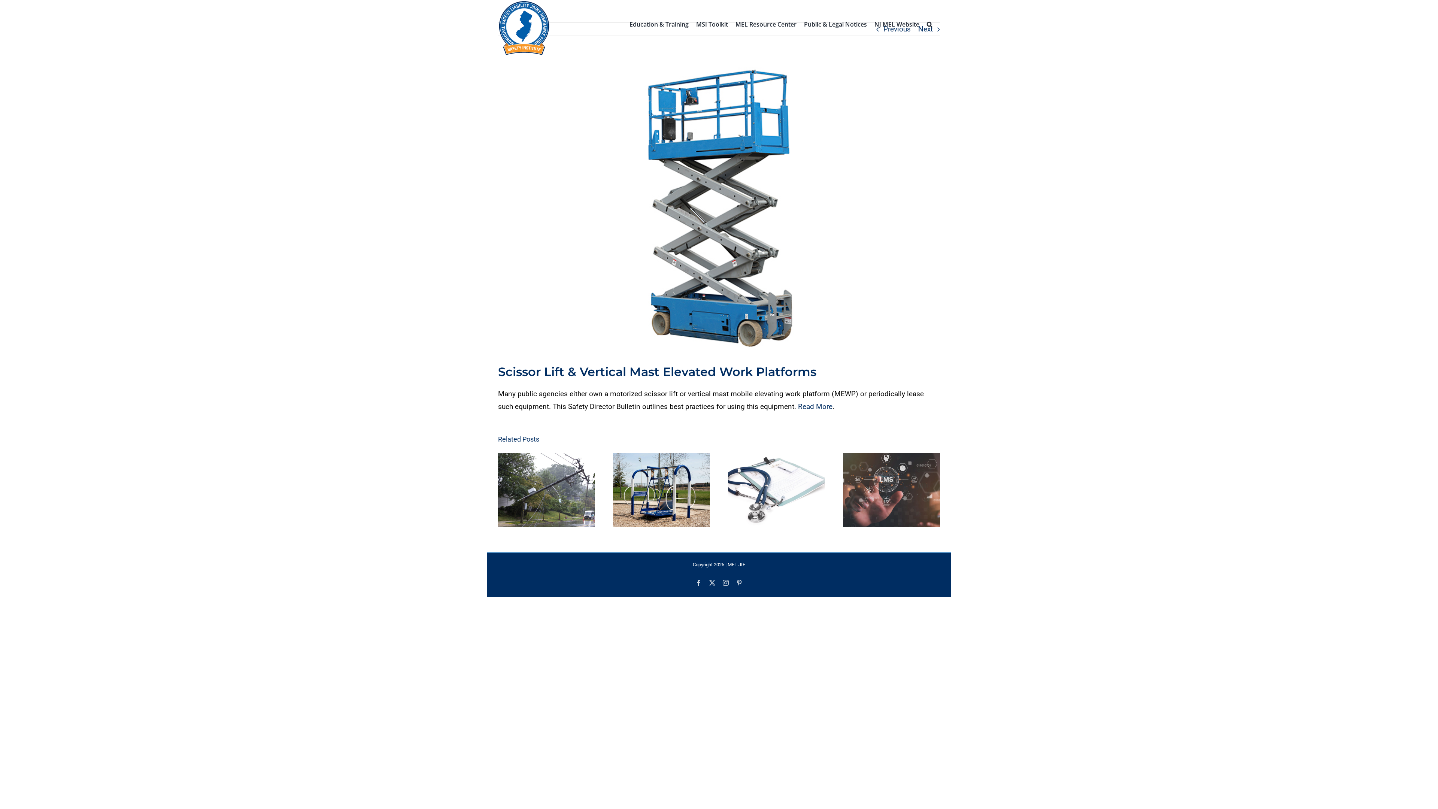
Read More (815, 406)
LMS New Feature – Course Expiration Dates (884, 490)
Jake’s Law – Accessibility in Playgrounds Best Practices (654, 490)
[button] (929, 23)
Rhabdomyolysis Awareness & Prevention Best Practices (769, 490)
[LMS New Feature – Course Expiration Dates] (891, 490)
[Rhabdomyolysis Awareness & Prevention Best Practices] (776, 490)
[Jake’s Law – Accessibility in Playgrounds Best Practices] (661, 490)
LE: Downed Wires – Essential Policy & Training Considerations (540, 490)
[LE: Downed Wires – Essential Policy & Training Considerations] (546, 490)
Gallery (553, 490)
